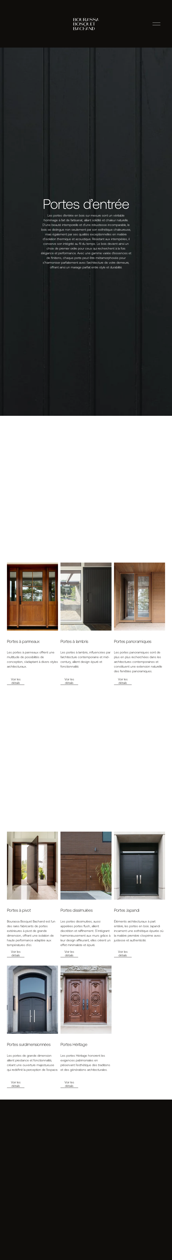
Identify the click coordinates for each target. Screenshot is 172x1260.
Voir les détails (16, 681)
